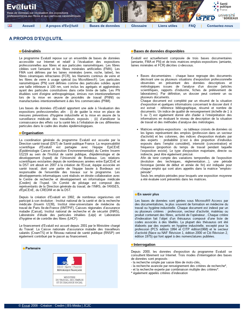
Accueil (28, 26)
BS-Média (74, 305)
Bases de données (105, 26)
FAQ (192, 26)
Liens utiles (167, 26)
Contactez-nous (220, 26)
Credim (60, 305)
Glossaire (139, 26)
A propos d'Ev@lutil (62, 26)
